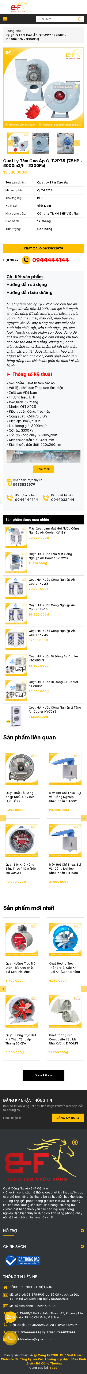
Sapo (54, 1368)
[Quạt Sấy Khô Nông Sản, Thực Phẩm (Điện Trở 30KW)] (21, 841)
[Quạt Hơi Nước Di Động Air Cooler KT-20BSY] (16, 690)
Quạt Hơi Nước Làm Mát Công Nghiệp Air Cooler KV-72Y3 (50, 556)
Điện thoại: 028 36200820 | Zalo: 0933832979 (43, 1325)
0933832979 (24, 484)
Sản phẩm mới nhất (29, 908)
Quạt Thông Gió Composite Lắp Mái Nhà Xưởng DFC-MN (63, 1039)
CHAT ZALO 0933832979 (43, 248)
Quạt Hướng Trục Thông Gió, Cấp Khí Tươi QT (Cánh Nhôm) (64, 968)
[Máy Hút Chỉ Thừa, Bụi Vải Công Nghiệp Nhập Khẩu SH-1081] (65, 769)
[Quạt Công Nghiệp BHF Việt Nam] (19, 7)
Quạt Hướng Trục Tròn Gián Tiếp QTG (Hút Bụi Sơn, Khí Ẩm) (21, 968)
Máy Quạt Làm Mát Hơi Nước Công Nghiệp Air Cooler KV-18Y (54, 531)
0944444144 (50, 260)
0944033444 (63, 500)
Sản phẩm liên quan (29, 737)
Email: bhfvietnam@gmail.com (30, 1339)
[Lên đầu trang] (80, 958)
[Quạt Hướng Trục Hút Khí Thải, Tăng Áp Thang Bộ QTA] (21, 1011)
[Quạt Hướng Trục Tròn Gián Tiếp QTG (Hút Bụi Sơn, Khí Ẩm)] (21, 939)
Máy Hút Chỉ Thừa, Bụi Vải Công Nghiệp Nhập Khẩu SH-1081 (65, 797)
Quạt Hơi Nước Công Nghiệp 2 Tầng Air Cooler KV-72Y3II (55, 710)
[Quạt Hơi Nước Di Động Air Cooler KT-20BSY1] (16, 664)
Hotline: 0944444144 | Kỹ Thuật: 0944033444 (43, 1332)
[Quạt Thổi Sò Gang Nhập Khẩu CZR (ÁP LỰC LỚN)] (21, 769)
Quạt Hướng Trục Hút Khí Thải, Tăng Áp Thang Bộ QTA (20, 1039)
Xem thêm (44, 469)
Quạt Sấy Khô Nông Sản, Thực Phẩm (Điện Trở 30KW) (21, 869)
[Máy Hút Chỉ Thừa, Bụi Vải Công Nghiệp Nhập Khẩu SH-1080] (65, 841)
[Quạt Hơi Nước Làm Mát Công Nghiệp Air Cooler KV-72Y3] (16, 562)
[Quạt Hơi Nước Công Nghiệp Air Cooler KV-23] (16, 588)
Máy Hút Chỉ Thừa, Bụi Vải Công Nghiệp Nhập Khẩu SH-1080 (65, 869)
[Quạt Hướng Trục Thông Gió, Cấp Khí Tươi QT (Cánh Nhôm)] (65, 939)
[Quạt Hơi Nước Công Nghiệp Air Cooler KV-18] (16, 613)
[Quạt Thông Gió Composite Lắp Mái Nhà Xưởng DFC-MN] (65, 1011)
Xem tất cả (43, 1075)
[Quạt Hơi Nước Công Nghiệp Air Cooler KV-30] (16, 639)
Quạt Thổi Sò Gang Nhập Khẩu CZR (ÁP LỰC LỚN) (19, 797)
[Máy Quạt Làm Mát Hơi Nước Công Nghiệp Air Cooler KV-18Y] (16, 537)
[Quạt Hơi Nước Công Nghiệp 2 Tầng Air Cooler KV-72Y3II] (16, 716)
